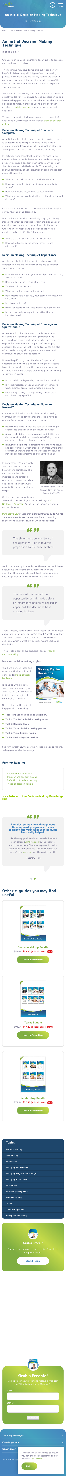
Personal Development (17, 1191)
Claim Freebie (33, 1260)
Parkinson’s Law (10, 513)
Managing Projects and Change (21, 1173)
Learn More (37, 1458)
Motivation (11, 1185)
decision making (22, 107)
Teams (9, 1203)
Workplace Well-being (16, 1215)
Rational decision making (19, 773)
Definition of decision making (22, 780)
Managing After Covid (16, 1179)
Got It (29, 1466)
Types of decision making (20, 783)
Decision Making (14, 1149)
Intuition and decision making (22, 776)
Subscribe (33, 1417)
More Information (33, 959)
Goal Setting (12, 1155)
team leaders (28, 830)
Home (4, 30)
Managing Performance (17, 1167)
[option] (33, 842)
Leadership (11, 1161)
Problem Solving (14, 1197)
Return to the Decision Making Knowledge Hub (32, 797)
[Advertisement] (33, 1313)
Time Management (15, 1209)
